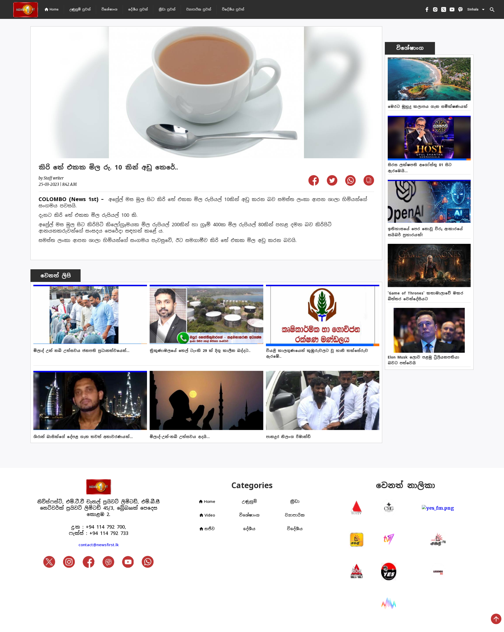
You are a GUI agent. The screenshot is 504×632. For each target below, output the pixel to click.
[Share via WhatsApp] (350, 184)
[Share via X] (332, 184)
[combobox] (476, 9)
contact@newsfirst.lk (98, 544)
